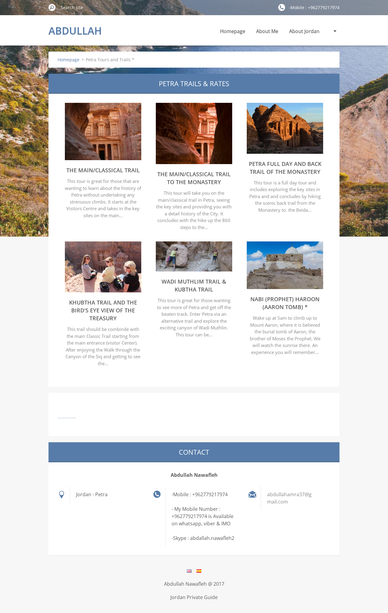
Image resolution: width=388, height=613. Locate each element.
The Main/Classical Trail (103, 170)
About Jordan (304, 31)
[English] (189, 570)
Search (52, 7)
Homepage (232, 31)
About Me (267, 31)
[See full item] (103, 158)
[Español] (198, 570)
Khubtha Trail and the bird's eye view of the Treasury (103, 310)
